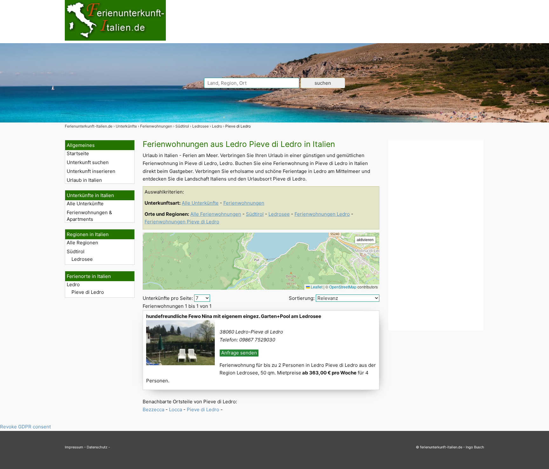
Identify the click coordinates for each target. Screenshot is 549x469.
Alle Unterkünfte (85, 204)
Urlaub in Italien (84, 180)
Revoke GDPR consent (25, 427)
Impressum (74, 447)
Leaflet (316, 286)
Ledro (73, 284)
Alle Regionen (82, 243)
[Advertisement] (436, 235)
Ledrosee (82, 259)
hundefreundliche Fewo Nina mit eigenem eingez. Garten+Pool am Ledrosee (233, 316)
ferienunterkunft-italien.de (441, 447)
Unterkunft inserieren (91, 171)
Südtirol (76, 251)
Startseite (78, 153)
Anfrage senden (239, 353)
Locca (175, 409)
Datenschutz (97, 447)
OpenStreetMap (342, 286)
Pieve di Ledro (87, 292)
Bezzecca (153, 409)
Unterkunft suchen (88, 162)
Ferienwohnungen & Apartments (89, 215)
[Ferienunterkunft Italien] (115, 39)
